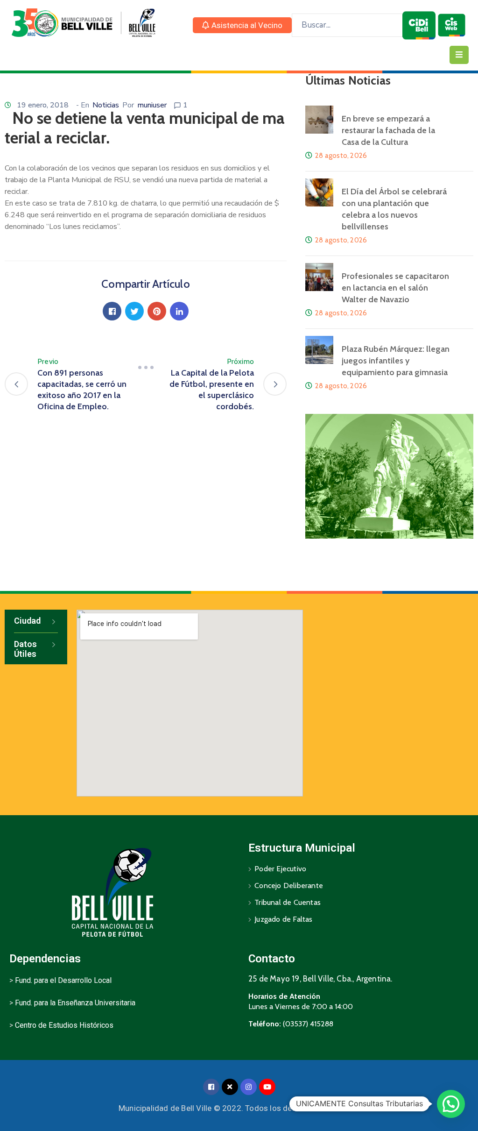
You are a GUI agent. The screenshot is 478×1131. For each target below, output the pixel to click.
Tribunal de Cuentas (287, 902)
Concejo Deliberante (288, 885)
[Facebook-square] (211, 1087)
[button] (242, 25)
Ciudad (27, 621)
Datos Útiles (25, 649)
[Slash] (145, 367)
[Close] (230, 1087)
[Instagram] (248, 1087)
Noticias (105, 105)
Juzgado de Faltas (283, 919)
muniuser (152, 105)
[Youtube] (267, 1087)
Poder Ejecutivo (280, 868)
